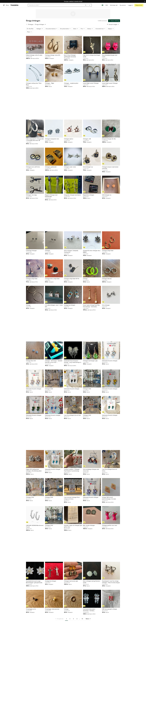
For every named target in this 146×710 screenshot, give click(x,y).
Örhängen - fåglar (49, 83)
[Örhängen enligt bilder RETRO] (73, 268)
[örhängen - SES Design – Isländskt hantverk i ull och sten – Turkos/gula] (54, 350)
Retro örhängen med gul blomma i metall (91, 581)
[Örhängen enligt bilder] (111, 240)
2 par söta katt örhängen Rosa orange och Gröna (72, 498)
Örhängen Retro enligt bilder (52, 278)
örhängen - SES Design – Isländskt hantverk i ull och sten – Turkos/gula (53, 361)
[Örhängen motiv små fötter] (35, 157)
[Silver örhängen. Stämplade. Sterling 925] (73, 240)
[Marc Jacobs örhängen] (92, 515)
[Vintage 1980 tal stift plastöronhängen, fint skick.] (111, 487)
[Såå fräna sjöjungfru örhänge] (111, 599)
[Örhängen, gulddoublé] (54, 157)
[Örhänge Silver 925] (35, 350)
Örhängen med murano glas (71, 581)
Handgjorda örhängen (69, 305)
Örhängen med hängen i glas (90, 360)
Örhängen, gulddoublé (50, 167)
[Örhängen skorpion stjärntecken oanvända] (111, 157)
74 (82, 618)
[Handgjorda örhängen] (73, 295)
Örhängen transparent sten (52, 138)
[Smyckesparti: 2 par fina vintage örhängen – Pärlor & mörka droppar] (111, 571)
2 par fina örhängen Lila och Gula (72, 415)
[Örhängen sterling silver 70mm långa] (35, 73)
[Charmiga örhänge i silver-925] (54, 45)
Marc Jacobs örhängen (89, 525)
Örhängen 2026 (49, 388)
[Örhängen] (54, 240)
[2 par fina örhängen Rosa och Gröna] (111, 459)
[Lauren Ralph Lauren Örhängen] (92, 73)
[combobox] (57, 5)
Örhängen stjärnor (68, 138)
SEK (106, 5)
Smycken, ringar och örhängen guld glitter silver (73, 526)
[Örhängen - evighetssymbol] (73, 73)
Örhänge (85, 278)
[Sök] (85, 5)
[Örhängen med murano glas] (73, 571)
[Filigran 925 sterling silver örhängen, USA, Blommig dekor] (35, 459)
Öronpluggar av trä (31, 609)
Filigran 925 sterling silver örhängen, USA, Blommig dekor (34, 470)
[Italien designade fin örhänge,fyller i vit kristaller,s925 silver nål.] (35, 129)
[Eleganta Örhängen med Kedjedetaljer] (54, 185)
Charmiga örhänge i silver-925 (52, 55)
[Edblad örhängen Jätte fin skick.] (35, 45)
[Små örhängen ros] (111, 185)
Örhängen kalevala (106, 278)
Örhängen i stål (87, 138)
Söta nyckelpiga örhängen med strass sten (91, 470)
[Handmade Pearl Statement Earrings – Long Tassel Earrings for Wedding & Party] (73, 350)
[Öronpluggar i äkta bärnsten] (54, 599)
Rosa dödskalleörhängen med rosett (109, 56)
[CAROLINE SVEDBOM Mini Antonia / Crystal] (35, 515)
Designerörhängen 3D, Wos (109, 138)
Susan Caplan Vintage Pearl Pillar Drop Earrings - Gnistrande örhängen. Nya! (91, 305)
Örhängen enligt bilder (107, 250)
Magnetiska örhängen (88, 195)
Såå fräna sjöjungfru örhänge (109, 609)
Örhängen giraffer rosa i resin (109, 525)
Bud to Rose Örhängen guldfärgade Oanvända (70, 56)
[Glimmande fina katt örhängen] (111, 350)
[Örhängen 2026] (54, 378)
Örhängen (30, 24)
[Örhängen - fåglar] (54, 73)
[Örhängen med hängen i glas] (92, 350)
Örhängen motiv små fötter (33, 167)
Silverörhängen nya (88, 167)
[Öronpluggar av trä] (35, 599)
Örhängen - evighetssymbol (71, 83)
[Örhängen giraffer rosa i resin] (111, 515)
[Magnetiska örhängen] (92, 185)
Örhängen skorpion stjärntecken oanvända (110, 167)
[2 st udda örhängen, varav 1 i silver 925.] (54, 295)
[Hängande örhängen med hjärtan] (73, 185)
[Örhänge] (92, 268)
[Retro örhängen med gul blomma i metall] (92, 571)
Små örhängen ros (106, 195)
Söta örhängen (106, 305)
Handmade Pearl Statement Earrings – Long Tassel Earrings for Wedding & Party (72, 361)
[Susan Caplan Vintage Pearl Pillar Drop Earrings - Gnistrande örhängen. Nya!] (92, 295)
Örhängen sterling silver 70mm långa (33, 84)
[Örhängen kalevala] (111, 268)
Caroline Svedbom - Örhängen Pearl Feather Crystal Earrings (71, 470)
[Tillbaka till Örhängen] (26, 24)
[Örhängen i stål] (92, 129)
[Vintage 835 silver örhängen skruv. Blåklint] (92, 240)
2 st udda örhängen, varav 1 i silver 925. (54, 305)
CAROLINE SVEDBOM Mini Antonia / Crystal (35, 526)
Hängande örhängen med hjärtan (72, 195)
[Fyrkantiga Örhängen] (35, 240)
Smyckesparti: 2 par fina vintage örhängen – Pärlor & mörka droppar (111, 581)
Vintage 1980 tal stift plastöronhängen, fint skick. (109, 498)
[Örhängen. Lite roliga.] (35, 185)
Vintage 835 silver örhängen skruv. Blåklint (92, 251)
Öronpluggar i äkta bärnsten (52, 609)
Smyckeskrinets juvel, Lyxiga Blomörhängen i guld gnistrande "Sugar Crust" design (34, 581)
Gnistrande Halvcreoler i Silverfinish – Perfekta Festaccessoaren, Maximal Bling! (91, 609)
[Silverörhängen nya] (92, 157)
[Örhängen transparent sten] (54, 129)
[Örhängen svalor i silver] (73, 157)
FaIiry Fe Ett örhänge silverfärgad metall (91, 56)
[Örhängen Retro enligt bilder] (54, 268)
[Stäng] (144, 1)
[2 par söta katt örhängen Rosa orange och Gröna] (73, 487)
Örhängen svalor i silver (70, 167)
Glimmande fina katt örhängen (109, 360)
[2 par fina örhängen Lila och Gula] (73, 405)
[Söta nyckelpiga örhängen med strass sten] (92, 459)
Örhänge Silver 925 (31, 360)
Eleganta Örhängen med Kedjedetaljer (51, 195)
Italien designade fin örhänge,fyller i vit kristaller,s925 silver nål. (35, 139)
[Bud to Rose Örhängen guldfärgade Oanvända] (73, 45)
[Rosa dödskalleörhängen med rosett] (111, 45)
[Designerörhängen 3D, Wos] (111, 129)
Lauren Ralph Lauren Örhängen (91, 83)
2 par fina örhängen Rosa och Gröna (109, 470)
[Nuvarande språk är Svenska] (102, 5)
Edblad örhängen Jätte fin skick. (34, 55)
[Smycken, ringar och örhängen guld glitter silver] (73, 515)
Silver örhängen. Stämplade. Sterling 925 (71, 251)
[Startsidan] (14, 5)
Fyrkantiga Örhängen (31, 250)
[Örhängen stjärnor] (73, 129)
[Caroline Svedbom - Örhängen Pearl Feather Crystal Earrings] (73, 459)
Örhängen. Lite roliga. (31, 195)
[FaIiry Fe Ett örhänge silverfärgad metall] (92, 45)
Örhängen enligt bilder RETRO (71, 278)
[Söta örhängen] (111, 295)
